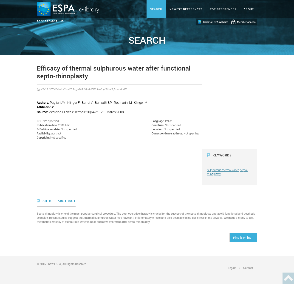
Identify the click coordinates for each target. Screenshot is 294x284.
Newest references (186, 9)
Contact (248, 268)
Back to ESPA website (215, 22)
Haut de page (288, 278)
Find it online (242, 237)
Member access (246, 22)
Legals (232, 268)
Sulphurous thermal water (223, 170)
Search (156, 9)
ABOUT (249, 9)
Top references (223, 9)
